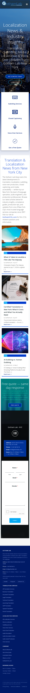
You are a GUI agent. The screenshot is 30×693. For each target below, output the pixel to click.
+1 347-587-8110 (15, 447)
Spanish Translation (8, 608)
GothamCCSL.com (9, 217)
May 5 (16, 365)
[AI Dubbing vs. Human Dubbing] (15, 341)
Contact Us (24, 686)
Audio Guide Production (9, 639)
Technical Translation (8, 600)
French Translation (7, 611)
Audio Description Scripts (9, 636)
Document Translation (8, 594)
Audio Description (7, 633)
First (10, 474)
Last (20, 474)
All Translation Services (8, 589)
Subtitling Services (7, 625)
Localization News (7, 655)
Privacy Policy (6, 686)
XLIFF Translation (7, 606)
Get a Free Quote (7, 652)
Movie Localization (7, 622)
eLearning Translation (8, 603)
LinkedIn (6, 581)
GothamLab (8, 262)
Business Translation (8, 591)
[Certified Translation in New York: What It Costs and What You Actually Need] (15, 288)
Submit (15, 520)
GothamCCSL (21, 581)
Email (15, 478)
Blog (5, 253)
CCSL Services (6, 641)
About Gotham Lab (7, 649)
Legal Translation (7, 597)
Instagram (12, 581)
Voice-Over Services (8, 627)
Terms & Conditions (15, 686)
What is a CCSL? (7, 658)
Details (15, 486)
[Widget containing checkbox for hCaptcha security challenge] (15, 512)
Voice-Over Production (8, 630)
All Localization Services (9, 619)
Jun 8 (15, 317)
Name (15, 468)
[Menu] (26, 4)
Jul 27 (15, 262)
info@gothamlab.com (16, 449)
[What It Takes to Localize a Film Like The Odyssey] (15, 238)
